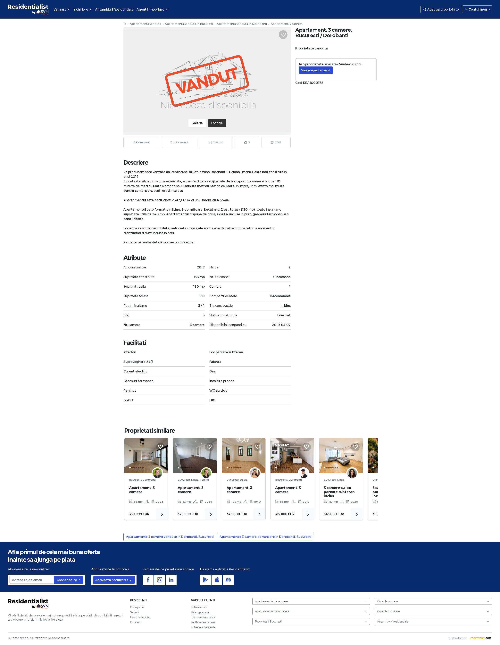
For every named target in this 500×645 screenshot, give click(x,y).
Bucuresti (307, 35)
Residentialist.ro (28, 9)
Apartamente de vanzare (271, 601)
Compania (137, 607)
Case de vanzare (387, 601)
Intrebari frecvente (203, 627)
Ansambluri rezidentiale (392, 621)
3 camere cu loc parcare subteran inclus (339, 492)
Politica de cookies (203, 622)
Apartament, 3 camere (142, 490)
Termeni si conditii (203, 617)
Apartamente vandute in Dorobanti (242, 23)
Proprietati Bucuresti (268, 621)
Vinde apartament (315, 70)
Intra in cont (199, 607)
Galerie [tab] (197, 123)
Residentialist (28, 604)
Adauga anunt (200, 612)
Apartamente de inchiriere (272, 611)
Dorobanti (336, 35)
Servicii (134, 612)
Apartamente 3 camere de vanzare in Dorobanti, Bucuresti (266, 536)
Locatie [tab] (217, 123)
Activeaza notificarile (112, 580)
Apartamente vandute (145, 23)
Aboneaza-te (67, 580)
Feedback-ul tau (140, 617)
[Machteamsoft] (480, 638)
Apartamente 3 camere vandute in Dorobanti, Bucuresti (170, 536)
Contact (135, 622)
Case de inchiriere (388, 611)
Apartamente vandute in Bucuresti (189, 23)
